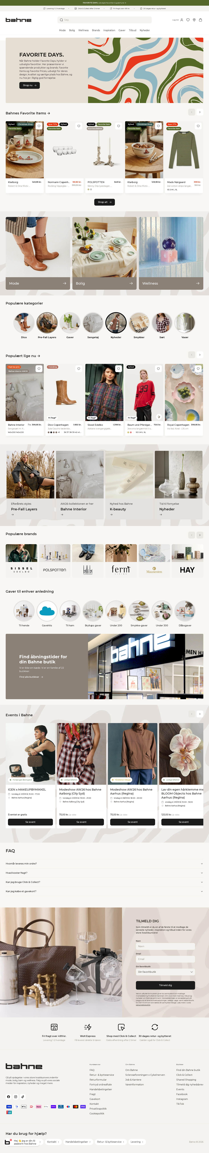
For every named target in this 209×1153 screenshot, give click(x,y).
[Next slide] (199, 112)
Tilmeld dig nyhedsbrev (189, 1084)
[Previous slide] (191, 112)
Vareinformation (134, 1084)
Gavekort (95, 1099)
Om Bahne (131, 1070)
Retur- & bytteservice (102, 1075)
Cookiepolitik (97, 1113)
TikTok (180, 1104)
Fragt (93, 1094)
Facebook (182, 1094)
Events (180, 1089)
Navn (138, 941)
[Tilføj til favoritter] (39, 126)
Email (138, 954)
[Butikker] (194, 20)
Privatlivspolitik (98, 1108)
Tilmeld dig (165, 985)
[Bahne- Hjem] (30, 20)
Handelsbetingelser (101, 1089)
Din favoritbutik (143, 966)
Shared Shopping (186, 1079)
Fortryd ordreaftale (101, 1084)
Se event (30, 822)
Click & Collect (184, 1075)
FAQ (92, 1070)
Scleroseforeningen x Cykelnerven (145, 1075)
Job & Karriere (133, 1079)
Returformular (98, 1079)
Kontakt (94, 1104)
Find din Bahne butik (188, 1070)
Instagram (182, 1099)
